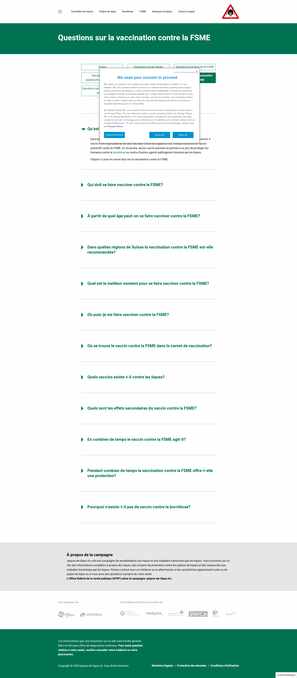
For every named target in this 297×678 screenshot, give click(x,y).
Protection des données (192, 665)
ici (101, 159)
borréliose (119, 152)
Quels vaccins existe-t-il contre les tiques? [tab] (126, 377)
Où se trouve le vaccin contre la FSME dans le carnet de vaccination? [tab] (149, 346)
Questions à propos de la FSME (195, 67)
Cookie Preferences (286, 675)
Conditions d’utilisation (224, 665)
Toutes (102, 67)
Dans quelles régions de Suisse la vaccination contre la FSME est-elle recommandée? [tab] (150, 249)
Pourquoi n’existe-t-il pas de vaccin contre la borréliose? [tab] (138, 507)
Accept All (159, 135)
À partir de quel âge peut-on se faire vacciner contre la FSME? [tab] (143, 216)
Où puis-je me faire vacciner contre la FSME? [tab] (128, 315)
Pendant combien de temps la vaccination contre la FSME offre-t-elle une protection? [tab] (150, 473)
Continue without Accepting (186, 72)
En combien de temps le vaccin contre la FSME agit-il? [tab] (136, 439)
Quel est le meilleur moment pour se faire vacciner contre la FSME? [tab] (148, 283)
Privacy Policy (115, 126)
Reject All (183, 135)
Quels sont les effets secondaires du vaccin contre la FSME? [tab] (141, 408)
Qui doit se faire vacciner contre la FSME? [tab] (125, 185)
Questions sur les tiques (148, 67)
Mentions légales (162, 665)
